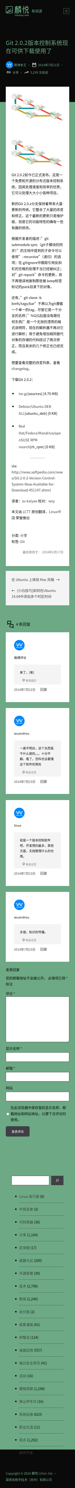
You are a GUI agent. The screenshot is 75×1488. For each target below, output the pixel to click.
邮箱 (10, 1068)
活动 (22, 1375)
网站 (9, 1087)
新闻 (22, 1298)
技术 (22, 1285)
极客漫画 (26, 1324)
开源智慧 (26, 1273)
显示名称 (14, 1048)
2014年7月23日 (24, 781)
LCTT (27, 511)
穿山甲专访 (28, 1401)
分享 (15, 72)
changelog (20, 368)
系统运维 (26, 1414)
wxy (51, 500)
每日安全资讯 (29, 1362)
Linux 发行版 (29, 1196)
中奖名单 (26, 1209)
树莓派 (24, 1337)
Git (22, 541)
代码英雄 (26, 1221)
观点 (22, 1439)
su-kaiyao (29, 500)
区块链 (24, 1247)
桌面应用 (26, 1350)
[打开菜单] (66, 11)
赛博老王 (20, 65)
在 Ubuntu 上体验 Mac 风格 (33, 579)
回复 (43, 689)
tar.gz (23, 393)
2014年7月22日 (24, 689)
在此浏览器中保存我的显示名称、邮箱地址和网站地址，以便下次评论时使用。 (38, 1113)
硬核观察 (26, 1388)
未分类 (24, 1311)
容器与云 (26, 1260)
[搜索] (57, 1180)
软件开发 (26, 1452)
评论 (10, 993)
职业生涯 (26, 1426)
